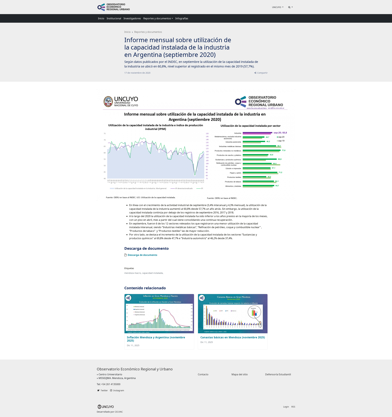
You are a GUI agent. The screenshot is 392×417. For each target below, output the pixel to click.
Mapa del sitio (240, 374)
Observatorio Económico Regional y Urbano (135, 368)
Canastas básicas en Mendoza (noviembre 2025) (232, 337)
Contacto (203, 374)
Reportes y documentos (148, 32)
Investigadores (132, 18)
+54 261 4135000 (110, 384)
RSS (293, 406)
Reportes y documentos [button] (157, 18)
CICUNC (119, 411)
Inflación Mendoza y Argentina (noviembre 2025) (156, 338)
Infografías (181, 18)
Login (286, 406)
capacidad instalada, (152, 273)
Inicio (101, 18)
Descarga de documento (142, 255)
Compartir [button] (262, 72)
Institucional (114, 18)
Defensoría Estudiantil (278, 374)
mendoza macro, (132, 273)
